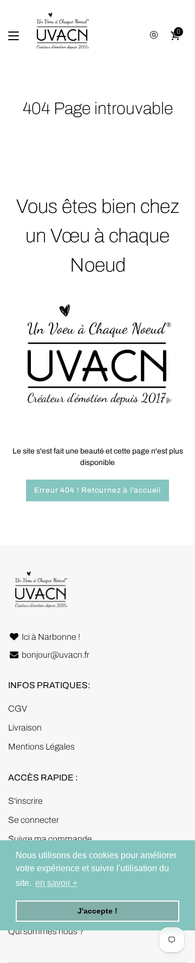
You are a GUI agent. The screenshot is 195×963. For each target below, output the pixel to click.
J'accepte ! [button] (97, 911)
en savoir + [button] (56, 883)
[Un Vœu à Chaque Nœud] (62, 36)
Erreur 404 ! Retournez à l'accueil (97, 490)
